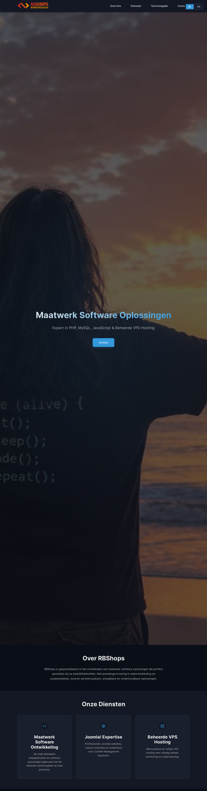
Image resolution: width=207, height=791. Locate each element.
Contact (182, 5)
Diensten (136, 5)
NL (190, 7)
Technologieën (159, 5)
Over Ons (115, 5)
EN (198, 7)
